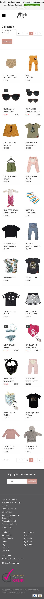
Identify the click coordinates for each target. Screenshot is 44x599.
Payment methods (9, 521)
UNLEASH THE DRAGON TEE (31, 144)
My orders (28, 538)
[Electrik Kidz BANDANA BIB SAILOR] (11, 400)
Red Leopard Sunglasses (9, 110)
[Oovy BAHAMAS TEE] (11, 265)
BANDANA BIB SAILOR (9, 413)
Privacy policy (7, 527)
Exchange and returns (10, 515)
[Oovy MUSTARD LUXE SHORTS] (11, 130)
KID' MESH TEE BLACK (10, 312)
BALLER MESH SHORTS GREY (31, 312)
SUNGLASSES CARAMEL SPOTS (32, 110)
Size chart (6, 551)
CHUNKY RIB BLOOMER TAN (10, 76)
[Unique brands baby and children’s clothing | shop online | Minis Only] (25, 15)
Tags (4, 544)
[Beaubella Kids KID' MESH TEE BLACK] (11, 299)
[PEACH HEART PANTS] (33, 164)
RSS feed (5, 547)
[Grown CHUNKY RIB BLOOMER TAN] (11, 63)
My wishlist (28, 544)
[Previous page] (18, 33)
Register (27, 535)
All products (6, 535)
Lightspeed (21, 593)
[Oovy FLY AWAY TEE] (33, 265)
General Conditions (9, 524)
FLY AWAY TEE (31, 277)
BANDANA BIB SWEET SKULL (31, 346)
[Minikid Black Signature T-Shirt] (33, 400)
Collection (11, 30)
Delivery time (7, 512)
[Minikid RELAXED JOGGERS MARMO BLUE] (33, 231)
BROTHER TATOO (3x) (30, 211)
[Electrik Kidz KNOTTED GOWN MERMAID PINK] (11, 198)
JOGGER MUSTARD (30, 76)
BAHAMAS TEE (10, 277)
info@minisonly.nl (12, 563)
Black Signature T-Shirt (32, 413)
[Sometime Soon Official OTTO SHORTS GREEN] (11, 164)
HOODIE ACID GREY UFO (31, 447)
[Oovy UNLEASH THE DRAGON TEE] (33, 130)
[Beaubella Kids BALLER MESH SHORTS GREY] (33, 299)
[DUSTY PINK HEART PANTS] (33, 366)
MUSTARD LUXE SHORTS (10, 144)
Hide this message (32, 5)
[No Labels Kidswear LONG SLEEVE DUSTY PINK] (11, 434)
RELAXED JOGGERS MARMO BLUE (33, 245)
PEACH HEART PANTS (31, 177)
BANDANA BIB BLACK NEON (9, 379)
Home (4, 30)
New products (7, 538)
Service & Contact (9, 508)
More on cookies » (22, 8)
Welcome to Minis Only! (11, 502)
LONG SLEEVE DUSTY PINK (9, 447)
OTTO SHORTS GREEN (10, 177)
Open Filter (7, 42)
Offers (4, 541)
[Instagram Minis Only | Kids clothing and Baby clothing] (24, 489)
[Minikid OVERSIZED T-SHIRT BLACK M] (11, 231)
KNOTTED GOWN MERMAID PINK (11, 211)
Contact (5, 505)
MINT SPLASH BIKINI (9, 346)
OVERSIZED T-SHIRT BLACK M (10, 245)
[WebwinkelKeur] (22, 575)
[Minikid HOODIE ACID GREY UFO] (33, 434)
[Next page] (40, 33)
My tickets (28, 541)
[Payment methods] (34, 596)
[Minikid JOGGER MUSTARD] (33, 63)
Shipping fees (7, 518)
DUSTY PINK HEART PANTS (31, 379)
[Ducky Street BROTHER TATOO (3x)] (33, 198)
